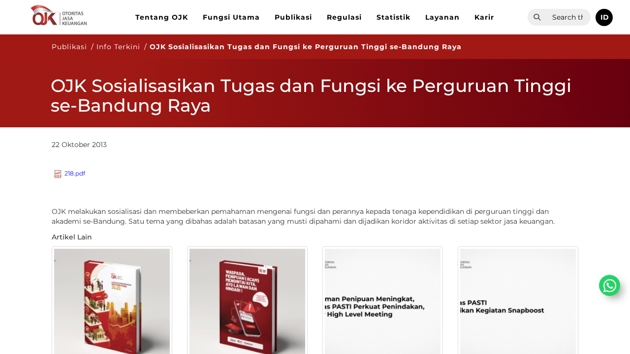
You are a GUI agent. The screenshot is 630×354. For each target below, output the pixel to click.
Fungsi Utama (231, 17)
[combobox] (568, 17)
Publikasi (293, 17)
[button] (604, 17)
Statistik (393, 17)
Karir (484, 17)
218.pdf (74, 173)
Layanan (442, 17)
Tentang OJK (161, 17)
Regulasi (344, 17)
